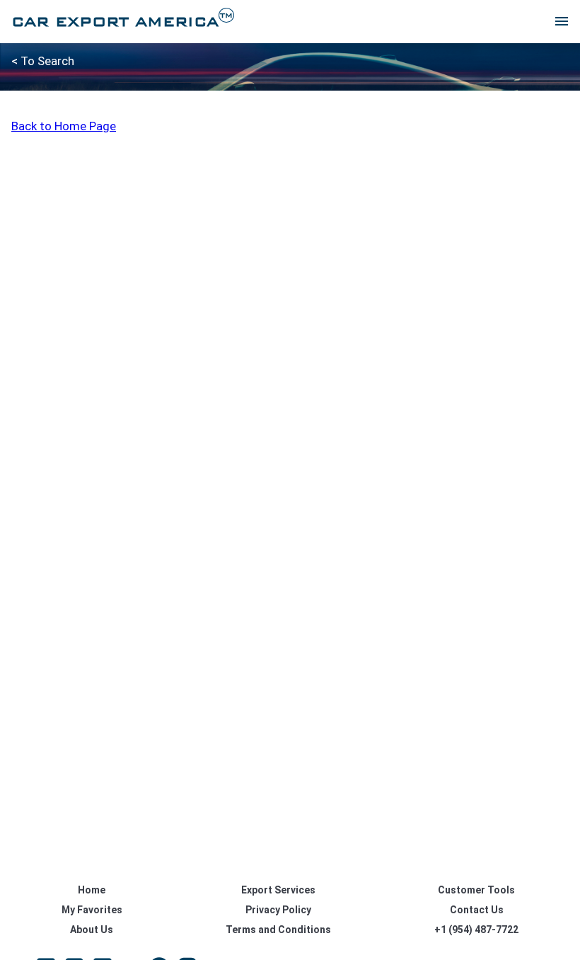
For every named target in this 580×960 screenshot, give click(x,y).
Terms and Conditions (278, 929)
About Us (91, 929)
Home (91, 890)
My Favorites (92, 909)
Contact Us (477, 909)
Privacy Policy (278, 909)
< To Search (42, 61)
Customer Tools (476, 890)
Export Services (278, 890)
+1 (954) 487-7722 (476, 929)
